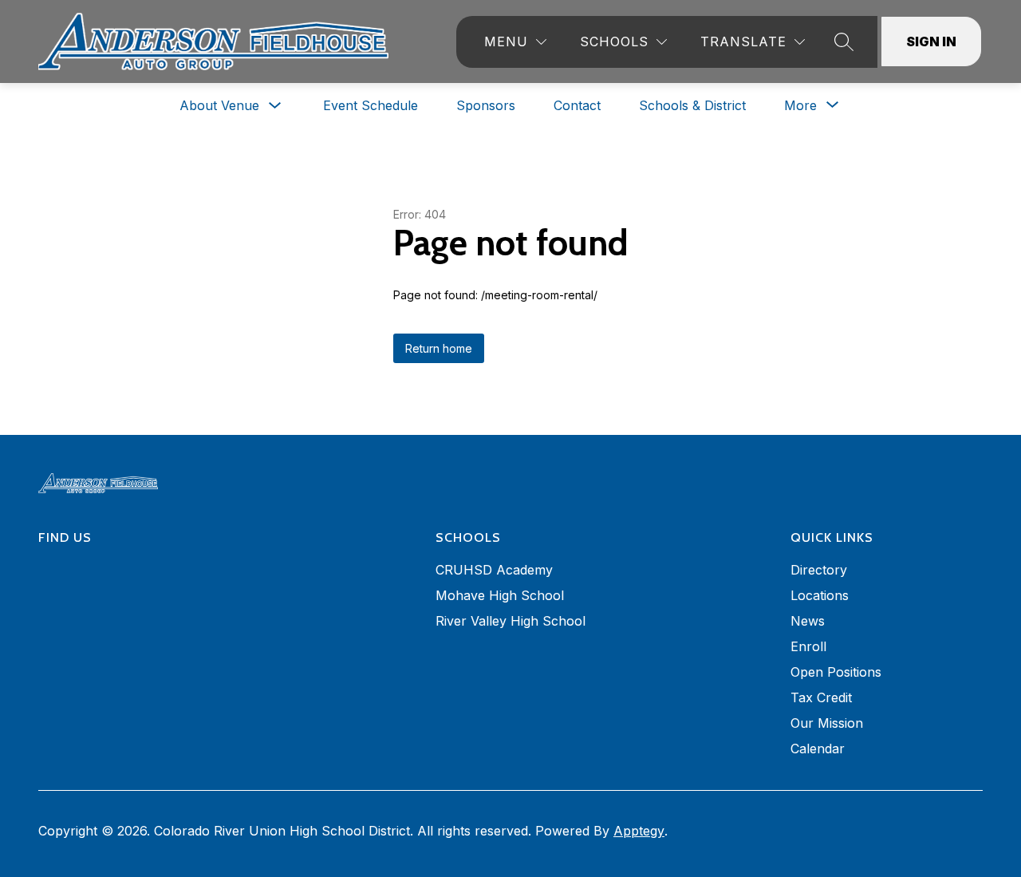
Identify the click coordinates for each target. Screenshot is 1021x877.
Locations (819, 595)
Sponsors (485, 105)
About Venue (219, 105)
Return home (438, 348)
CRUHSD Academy (494, 570)
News (807, 621)
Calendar (817, 749)
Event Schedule (370, 105)
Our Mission (826, 723)
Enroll (808, 646)
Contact (577, 105)
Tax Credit (821, 697)
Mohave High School (500, 595)
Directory (818, 570)
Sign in (931, 41)
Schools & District (692, 105)
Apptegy (638, 831)
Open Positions (835, 672)
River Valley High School (510, 621)
